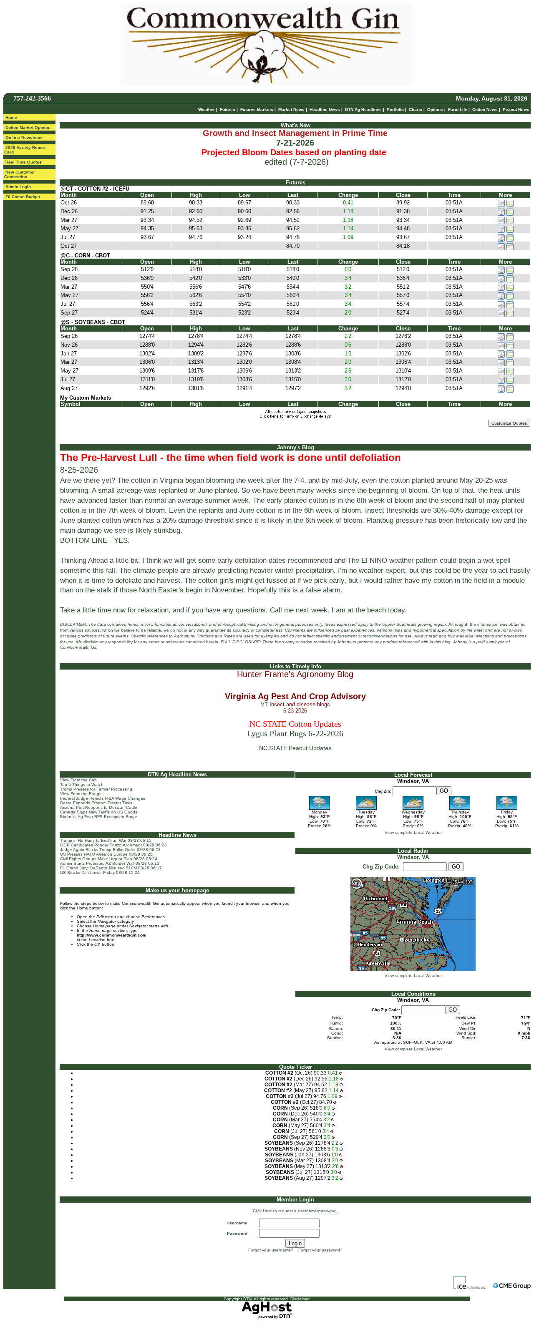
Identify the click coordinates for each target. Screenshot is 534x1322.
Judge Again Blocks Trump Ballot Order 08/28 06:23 (110, 849)
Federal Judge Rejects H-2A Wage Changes (102, 798)
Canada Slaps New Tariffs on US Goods (98, 812)
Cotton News (485, 109)
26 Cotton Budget (22, 196)
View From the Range (81, 793)
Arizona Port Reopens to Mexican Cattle (98, 807)
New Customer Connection (19, 174)
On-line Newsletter (24, 137)
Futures (227, 109)
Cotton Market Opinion (27, 127)
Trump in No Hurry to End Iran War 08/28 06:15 (105, 840)
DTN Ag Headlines (363, 109)
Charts (415, 109)
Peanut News (516, 109)
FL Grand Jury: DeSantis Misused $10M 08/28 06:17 (111, 868)
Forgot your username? (270, 1250)
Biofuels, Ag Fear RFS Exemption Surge (98, 816)
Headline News (325, 109)
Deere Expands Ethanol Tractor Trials (96, 803)
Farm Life (457, 109)
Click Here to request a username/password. (295, 1211)
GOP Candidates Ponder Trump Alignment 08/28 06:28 (113, 845)
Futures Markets (256, 109)
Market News (291, 109)
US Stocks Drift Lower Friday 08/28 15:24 (100, 872)
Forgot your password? (320, 1250)
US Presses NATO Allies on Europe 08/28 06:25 (106, 854)
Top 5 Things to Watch (81, 784)
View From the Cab (78, 780)
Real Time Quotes (23, 162)
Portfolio (395, 109)
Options (435, 109)
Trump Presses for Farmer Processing (96, 789)
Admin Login (18, 186)
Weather (206, 109)
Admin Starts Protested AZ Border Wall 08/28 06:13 (109, 863)
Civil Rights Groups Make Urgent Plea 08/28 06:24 (108, 858)
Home (11, 117)
